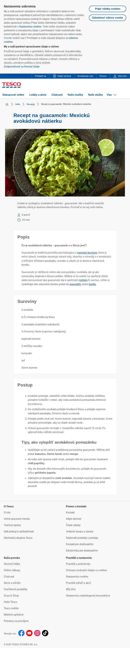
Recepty (31, 104)
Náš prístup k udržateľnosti (19, 531)
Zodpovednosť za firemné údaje (22, 66)
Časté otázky (73, 525)
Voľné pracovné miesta (17, 518)
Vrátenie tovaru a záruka (79, 531)
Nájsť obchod (73, 518)
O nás (7, 512)
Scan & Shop (11, 595)
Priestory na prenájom (16, 621)
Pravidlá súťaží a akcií (78, 583)
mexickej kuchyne (87, 252)
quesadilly (75, 284)
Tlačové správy (12, 525)
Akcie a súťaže (12, 583)
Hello (17, 104)
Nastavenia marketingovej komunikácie (88, 595)
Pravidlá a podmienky (78, 564)
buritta (92, 284)
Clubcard (9, 576)
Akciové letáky (12, 564)
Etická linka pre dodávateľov (82, 550)
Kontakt (70, 512)
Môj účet (70, 589)
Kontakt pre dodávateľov (79, 544)
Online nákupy (12, 570)
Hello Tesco (10, 602)
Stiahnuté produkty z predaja (82, 538)
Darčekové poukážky (15, 589)
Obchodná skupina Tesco (18, 538)
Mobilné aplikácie (14, 614)
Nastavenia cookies (30, 26)
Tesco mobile (11, 608)
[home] (7, 104)
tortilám (83, 280)
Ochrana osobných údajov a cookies (86, 570)
